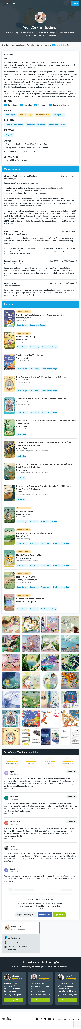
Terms (59, 1019)
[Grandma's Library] (9, 515)
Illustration (28, 105)
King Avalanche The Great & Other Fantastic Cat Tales (41, 377)
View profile (14, 1000)
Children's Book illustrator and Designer (21, 176)
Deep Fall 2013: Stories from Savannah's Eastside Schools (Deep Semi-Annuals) (46, 422)
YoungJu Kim (16, 927)
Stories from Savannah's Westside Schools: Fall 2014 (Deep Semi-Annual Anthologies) (44, 465)
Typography (42, 105)
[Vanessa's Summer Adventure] (9, 602)
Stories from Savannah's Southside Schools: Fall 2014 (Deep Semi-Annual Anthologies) (44, 443)
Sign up (58, 915)
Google (25, 915)
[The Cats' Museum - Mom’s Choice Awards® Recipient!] (9, 405)
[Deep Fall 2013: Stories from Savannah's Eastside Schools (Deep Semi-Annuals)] (9, 427)
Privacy (64, 1019)
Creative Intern (10, 283)
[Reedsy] (11, 3)
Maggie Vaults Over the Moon (29, 555)
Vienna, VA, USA (14, 943)
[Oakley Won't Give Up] (9, 340)
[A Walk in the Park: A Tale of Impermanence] (9, 536)
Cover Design (13, 105)
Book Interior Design (61, 105)
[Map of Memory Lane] (9, 580)
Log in (75, 3)
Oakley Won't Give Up (25, 337)
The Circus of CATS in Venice (29, 355)
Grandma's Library (24, 511)
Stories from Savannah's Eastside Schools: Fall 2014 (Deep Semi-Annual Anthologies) (43, 487)
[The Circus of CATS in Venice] (9, 362)
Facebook (43, 915)
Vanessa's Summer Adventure (30, 599)
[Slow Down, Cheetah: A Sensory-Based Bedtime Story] (9, 318)
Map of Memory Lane (25, 577)
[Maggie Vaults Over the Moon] (9, 558)
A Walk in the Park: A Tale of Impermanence (36, 533)
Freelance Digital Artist (14, 231)
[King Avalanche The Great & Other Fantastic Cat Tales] (9, 384)
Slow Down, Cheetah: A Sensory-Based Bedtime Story (41, 315)
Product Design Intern (13, 261)
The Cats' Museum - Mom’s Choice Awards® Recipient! (41, 399)
